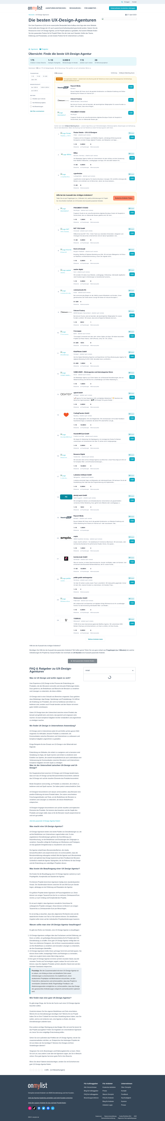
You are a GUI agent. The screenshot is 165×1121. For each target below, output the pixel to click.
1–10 (32, 76)
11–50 (38, 76)
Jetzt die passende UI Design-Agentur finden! (45, 821)
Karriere (124, 1101)
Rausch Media (75, 86)
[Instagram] (30, 1108)
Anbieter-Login (108, 1105)
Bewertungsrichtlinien (91, 1098)
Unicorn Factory (76, 99)
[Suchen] (122, 2)
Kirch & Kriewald (79, 249)
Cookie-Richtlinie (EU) (125, 1116)
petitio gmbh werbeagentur (83, 577)
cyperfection (78, 173)
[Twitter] (43, 1108)
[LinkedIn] (39, 1108)
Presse (123, 1105)
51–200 (45, 76)
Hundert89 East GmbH (81, 434)
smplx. (76, 536)
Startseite (31, 14)
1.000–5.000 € (45, 87)
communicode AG (80, 290)
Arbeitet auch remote (38, 99)
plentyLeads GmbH (80, 495)
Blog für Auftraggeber (91, 1091)
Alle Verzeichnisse (90, 1087)
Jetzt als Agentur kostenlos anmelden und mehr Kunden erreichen (50, 1098)
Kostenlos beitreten (109, 1087)
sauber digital (78, 269)
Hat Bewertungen (37, 106)
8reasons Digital (79, 454)
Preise (105, 1091)
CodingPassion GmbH (81, 413)
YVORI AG (77, 618)
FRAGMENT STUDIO (78, 112)
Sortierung (114, 73)
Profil (130, 87)
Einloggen (127, 2)
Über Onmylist (126, 1087)
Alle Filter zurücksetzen (37, 111)
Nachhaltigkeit (126, 1098)
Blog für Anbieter (108, 1101)
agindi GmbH (78, 393)
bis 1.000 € (34, 87)
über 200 (34, 79)
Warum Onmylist (108, 1094)
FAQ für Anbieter (108, 1098)
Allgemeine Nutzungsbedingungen (127, 1118)
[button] (82, 661)
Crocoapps (77, 331)
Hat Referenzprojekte (39, 102)
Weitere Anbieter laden (95, 639)
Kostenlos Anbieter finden (124, 198)
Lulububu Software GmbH (83, 475)
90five (76, 153)
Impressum (98, 1116)
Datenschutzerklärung (110, 1116)
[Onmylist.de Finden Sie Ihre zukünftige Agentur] (35, 8)
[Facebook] (48, 1108)
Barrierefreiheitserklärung (108, 1118)
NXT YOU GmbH (79, 228)
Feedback (124, 1094)
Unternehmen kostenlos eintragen (123, 8)
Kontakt (134, 2)
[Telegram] (52, 1108)
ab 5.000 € (34, 90)
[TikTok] (34, 1108)
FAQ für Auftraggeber (91, 1094)
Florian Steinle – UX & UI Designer (85, 132)
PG (66, 497)
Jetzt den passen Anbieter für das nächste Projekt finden (47, 1103)
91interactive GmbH (80, 598)
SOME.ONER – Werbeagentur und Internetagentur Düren (93, 372)
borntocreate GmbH (80, 557)
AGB (135, 1116)
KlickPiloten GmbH (80, 351)
